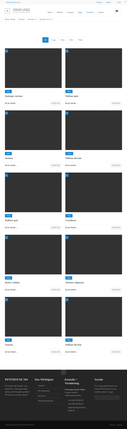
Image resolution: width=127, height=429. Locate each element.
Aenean (9, 158)
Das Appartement (44, 391)
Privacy (112, 425)
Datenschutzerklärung (45, 401)
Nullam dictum (73, 158)
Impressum (42, 396)
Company (99, 2)
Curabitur (70, 220)
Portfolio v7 (32, 19)
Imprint (119, 425)
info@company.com (13, 2)
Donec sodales (12, 282)
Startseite (41, 386)
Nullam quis (71, 96)
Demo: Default (10, 19)
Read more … (11, 102)
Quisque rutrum (13, 96)
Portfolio (21, 19)
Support (108, 2)
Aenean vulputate (74, 282)
